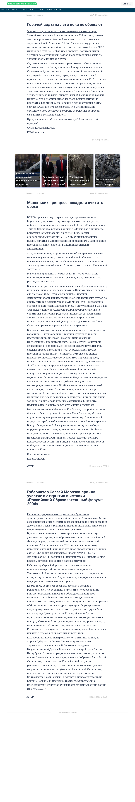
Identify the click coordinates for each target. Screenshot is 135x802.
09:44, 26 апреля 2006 (99, 193)
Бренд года (28, 10)
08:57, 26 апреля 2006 (99, 713)
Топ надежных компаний (50, 10)
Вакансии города (9, 10)
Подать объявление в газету (22, 4)
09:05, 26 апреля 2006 (99, 483)
